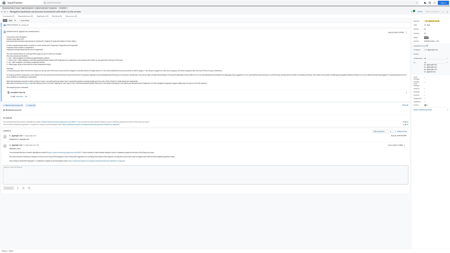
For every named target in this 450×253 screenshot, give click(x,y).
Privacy (4, 251)
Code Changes (417, 78)
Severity (416, 33)
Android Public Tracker (12, 8)
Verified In (417, 102)
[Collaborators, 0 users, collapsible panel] (436, 58)
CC (415, 62)
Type (415, 25)
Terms (11, 251)
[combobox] (231, 2)
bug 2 (27, 83)
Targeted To (418, 98)
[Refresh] (4, 11)
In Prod (416, 105)
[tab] (8, 16)
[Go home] (1, 11)
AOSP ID (416, 88)
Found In (416, 95)
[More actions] (447, 12)
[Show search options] (416, 2)
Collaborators (418, 58)
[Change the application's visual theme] (425, 2)
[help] (430, 2)
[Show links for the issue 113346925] (67, 8)
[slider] (411, 133)
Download (19, 96)
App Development (28, 8)
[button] (431, 25)
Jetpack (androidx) (41, 8)
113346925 (62, 8)
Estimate (417, 92)
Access (416, 41)
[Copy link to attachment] (26, 96)
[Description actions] (406, 32)
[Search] (45, 2)
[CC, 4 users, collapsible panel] (436, 62)
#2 (407, 122)
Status (416, 37)
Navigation (53, 8)
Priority (416, 29)
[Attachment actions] (406, 92)
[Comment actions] (404, 145)
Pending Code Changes (417, 83)
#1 (39, 31)
